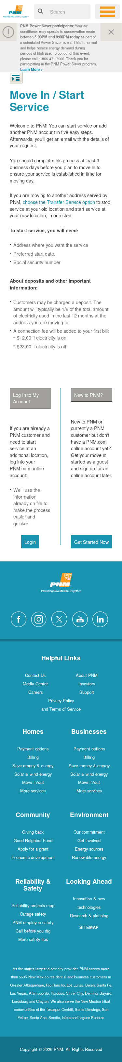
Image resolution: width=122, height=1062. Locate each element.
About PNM (87, 675)
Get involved (89, 840)
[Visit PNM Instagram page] (40, 618)
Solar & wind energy (33, 774)
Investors (86, 683)
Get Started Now (91, 541)
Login (30, 541)
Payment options (32, 749)
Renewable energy (89, 857)
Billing (33, 757)
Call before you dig (33, 931)
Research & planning (89, 915)
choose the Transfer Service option (59, 201)
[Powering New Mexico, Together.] (15, 10)
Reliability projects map (32, 905)
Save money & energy (32, 765)
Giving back (33, 832)
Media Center (35, 683)
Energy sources (89, 849)
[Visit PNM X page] (61, 618)
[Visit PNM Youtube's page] (81, 618)
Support (86, 692)
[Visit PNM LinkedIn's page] (101, 618)
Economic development (33, 857)
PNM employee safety (32, 922)
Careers (35, 692)
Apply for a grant (33, 849)
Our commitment (89, 832)
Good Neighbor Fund (33, 840)
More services (33, 790)
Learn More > (31, 69)
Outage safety (33, 914)
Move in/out (33, 782)
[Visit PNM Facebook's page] (20, 618)
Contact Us (35, 675)
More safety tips (33, 939)
